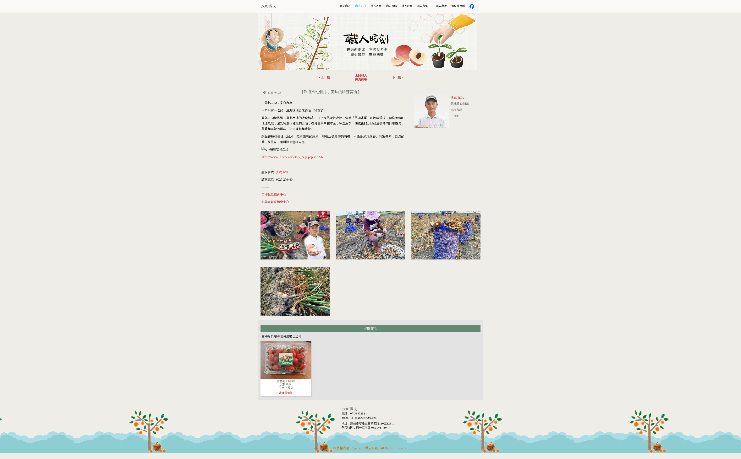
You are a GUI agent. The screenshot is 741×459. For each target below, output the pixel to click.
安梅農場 (282, 172)
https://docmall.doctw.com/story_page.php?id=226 (292, 157)
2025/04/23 (274, 92)
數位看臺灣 (458, 5)
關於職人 (345, 5)
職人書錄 (391, 5)
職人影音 (407, 5)
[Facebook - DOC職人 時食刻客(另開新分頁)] (472, 6)
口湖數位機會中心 (273, 194)
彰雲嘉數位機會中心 (275, 202)
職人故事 (376, 5)
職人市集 (423, 5)
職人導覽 (441, 5)
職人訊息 (360, 5)
